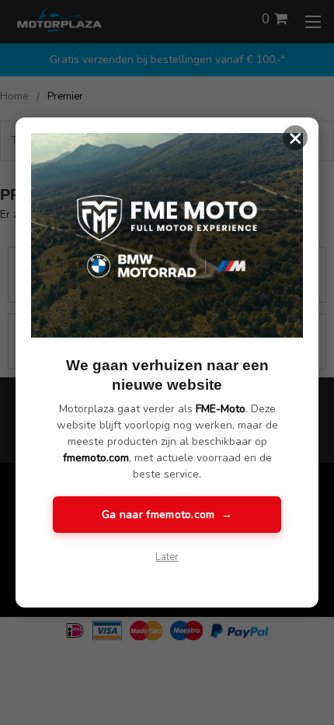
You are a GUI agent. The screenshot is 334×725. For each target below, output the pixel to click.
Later (167, 557)
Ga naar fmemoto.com (167, 514)
